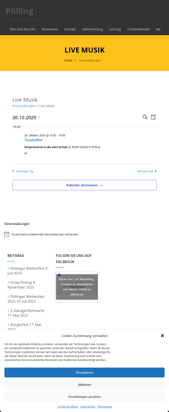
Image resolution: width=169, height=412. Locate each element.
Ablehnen (84, 384)
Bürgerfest (19, 324)
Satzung (115, 29)
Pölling (19, 10)
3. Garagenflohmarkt (27, 310)
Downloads (50, 29)
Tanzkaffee (33, 139)
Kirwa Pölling (21, 282)
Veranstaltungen (24, 106)
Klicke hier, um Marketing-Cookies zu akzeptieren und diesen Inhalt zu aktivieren (77, 286)
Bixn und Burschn (22, 29)
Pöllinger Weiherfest (27, 268)
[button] (162, 335)
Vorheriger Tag (24, 171)
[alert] (84, 234)
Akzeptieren (84, 372)
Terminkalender (138, 29)
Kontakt (70, 29)
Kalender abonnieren (82, 185)
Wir (158, 29)
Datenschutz (88, 406)
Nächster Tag (145, 171)
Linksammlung (92, 29)
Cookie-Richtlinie (67, 406)
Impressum (105, 406)
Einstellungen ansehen (84, 397)
